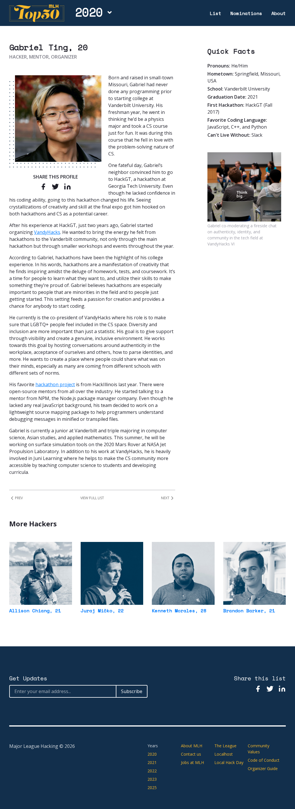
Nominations (246, 13)
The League (225, 745)
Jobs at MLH (192, 762)
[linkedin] (67, 186)
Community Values (258, 748)
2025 (152, 787)
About (278, 13)
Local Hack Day (228, 762)
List (215, 13)
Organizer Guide (263, 768)
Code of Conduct (263, 760)
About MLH (191, 745)
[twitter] (55, 186)
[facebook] (43, 186)
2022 (152, 771)
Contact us (191, 754)
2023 (152, 779)
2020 (89, 12)
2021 (152, 762)
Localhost (223, 754)
